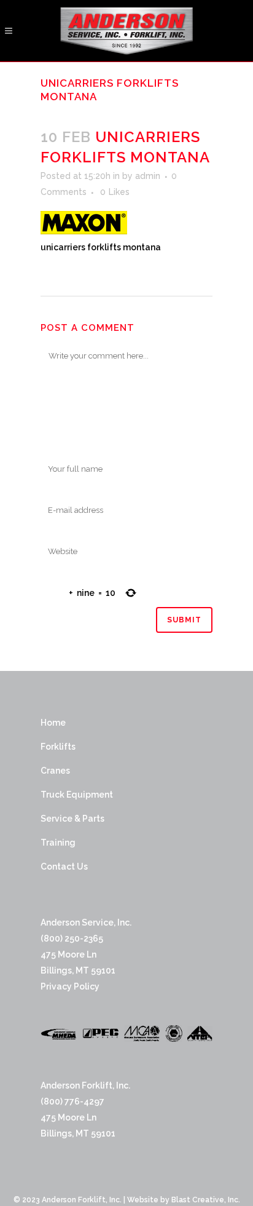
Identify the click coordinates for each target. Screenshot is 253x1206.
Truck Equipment (77, 794)
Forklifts (58, 747)
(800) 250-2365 (72, 938)
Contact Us (64, 866)
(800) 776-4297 (72, 1101)
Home (53, 723)
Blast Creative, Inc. (205, 1200)
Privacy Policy (70, 986)
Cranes (55, 771)
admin (147, 176)
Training (58, 842)
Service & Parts (72, 818)
